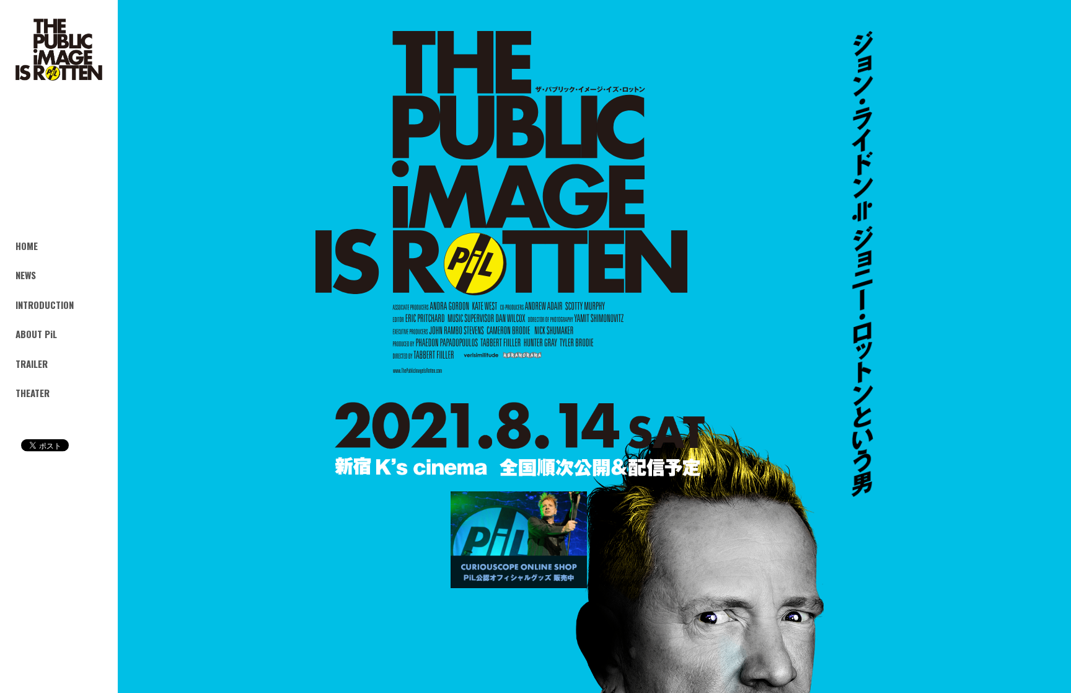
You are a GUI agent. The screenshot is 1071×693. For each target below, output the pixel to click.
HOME (26, 245)
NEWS (25, 275)
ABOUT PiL (36, 334)
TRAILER (31, 363)
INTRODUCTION (44, 304)
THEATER (32, 393)
